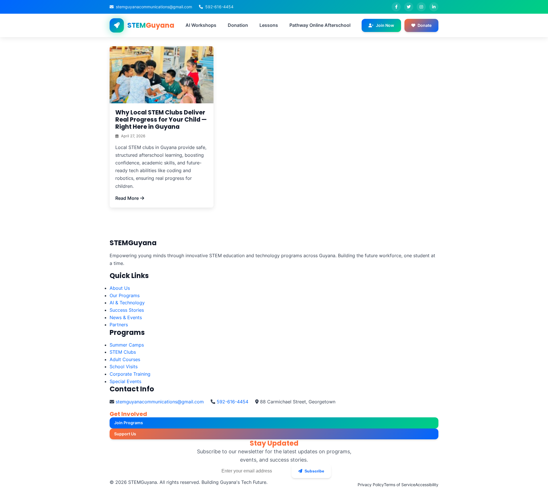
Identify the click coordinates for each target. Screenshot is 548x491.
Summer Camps (127, 345)
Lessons (268, 25)
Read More (127, 198)
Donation (238, 25)
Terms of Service (399, 484)
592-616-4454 (219, 6)
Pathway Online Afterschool (319, 25)
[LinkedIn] (433, 6)
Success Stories (127, 310)
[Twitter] (408, 6)
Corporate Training (130, 374)
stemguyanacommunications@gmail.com (154, 6)
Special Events (125, 381)
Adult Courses (125, 359)
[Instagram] (421, 6)
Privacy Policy (371, 484)
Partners (119, 324)
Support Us (125, 433)
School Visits (124, 366)
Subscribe (314, 471)
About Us (120, 288)
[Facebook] (396, 6)
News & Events (126, 317)
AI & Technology (127, 302)
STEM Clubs (123, 352)
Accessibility (426, 484)
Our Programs (125, 295)
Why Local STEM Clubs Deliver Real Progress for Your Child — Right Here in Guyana (161, 119)
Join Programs (128, 422)
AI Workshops (201, 25)
